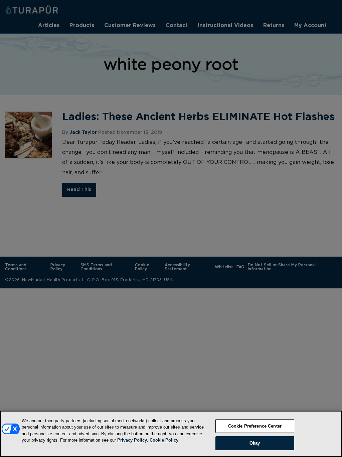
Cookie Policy (164, 440)
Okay (254, 443)
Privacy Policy (132, 440)
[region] (171, 434)
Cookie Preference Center (255, 426)
